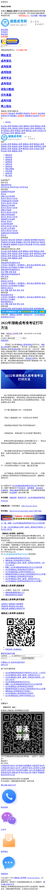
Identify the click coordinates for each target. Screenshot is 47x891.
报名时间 (4, 113)
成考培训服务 (17, 308)
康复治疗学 (16, 772)
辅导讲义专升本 (7, 281)
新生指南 (4, 30)
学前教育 (41, 772)
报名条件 (11, 113)
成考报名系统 (6, 308)
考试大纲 (6, 247)
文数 (10, 272)
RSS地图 (34, 15)
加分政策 (41, 113)
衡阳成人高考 (40, 126)
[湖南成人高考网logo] (23, 26)
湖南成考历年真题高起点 (10, 270)
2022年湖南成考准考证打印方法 (24, 486)
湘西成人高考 (20, 133)
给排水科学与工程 (8, 775)
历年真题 (6, 94)
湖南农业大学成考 (8, 205)
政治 (32, 265)
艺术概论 (20, 267)
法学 (17, 765)
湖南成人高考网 (16, 315)
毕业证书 (35, 116)
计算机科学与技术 (8, 765)
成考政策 (6, 66)
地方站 (7, 122)
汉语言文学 (11, 770)
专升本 (14, 198)
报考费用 (19, 113)
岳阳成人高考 (17, 128)
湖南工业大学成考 (8, 196)
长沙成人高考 (6, 126)
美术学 (42, 765)
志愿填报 (26, 240)
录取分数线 (7, 89)
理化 (2, 276)
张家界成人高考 (40, 146)
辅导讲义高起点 (7, 288)
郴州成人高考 (31, 131)
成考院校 (6, 72)
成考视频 (4, 36)
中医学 (34, 772)
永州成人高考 (39, 149)
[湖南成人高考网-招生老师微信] (10, 44)
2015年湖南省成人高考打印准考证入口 (20, 572)
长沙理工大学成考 (8, 228)
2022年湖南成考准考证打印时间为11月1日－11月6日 (25, 673)
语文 (2, 272)
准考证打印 (5, 116)
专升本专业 (23, 187)
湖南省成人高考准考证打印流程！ (18, 560)
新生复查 (28, 244)
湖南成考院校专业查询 (14, 595)
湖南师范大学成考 (8, 219)
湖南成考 (13, 497)
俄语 (30, 267)
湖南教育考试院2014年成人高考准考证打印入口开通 (25, 574)
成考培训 (6, 83)
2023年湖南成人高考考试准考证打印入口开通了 (23, 581)
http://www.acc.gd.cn (29, 506)
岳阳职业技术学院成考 (9, 233)
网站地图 (42, 15)
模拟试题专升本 (7, 295)
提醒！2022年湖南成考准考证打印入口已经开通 (23, 567)
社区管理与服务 (22, 770)
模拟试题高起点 (7, 302)
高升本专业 (14, 187)
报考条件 (19, 240)
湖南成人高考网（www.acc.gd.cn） (27, 878)
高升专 (3, 194)
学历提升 (4, 32)
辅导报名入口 (24, 15)
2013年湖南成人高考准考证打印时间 (19, 576)
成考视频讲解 (39, 308)
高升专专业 (5, 187)
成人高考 (23, 344)
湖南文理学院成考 (8, 215)
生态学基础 (12, 267)
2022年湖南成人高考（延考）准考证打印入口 (22, 579)
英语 (28, 265)
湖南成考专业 (6, 185)
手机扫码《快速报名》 (14, 649)
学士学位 (36, 244)
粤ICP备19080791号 (8, 785)
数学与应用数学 (25, 765)
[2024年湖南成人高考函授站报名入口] (23, 520)
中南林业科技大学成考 (9, 201)
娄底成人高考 (20, 131)
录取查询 (28, 116)
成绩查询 (20, 116)
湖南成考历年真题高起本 (10, 274)
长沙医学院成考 (7, 224)
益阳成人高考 (8, 131)
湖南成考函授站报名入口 (14, 592)
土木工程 (31, 770)
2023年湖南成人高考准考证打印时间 (19, 570)
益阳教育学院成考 (8, 192)
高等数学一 (12, 265)
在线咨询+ (5, 340)
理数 (6, 272)
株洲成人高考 (17, 126)
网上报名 (6, 106)
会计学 (18, 768)
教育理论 (38, 265)
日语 (26, 267)
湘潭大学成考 (6, 210)
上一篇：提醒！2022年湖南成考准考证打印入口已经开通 (23, 523)
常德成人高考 (28, 128)
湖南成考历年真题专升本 (10, 263)
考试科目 (34, 113)
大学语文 (4, 265)
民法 (43, 265)
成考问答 (6, 100)
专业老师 (13, 492)
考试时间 (26, 113)
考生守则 (26, 242)
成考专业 (6, 77)
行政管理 (35, 765)
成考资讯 (6, 60)
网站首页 (6, 55)
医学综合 (4, 267)
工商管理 (24, 768)
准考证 (29, 344)
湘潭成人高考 (28, 126)
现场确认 (13, 116)
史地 (6, 276)
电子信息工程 (26, 772)
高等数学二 (21, 265)
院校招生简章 (28, 308)
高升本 (9, 198)
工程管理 (35, 768)
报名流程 (4, 34)
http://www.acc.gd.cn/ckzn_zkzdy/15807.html (25, 511)
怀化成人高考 (8, 133)
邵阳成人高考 (6, 128)
